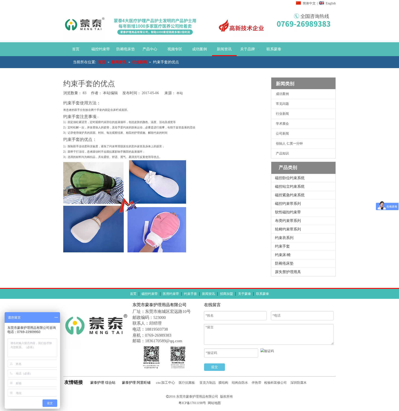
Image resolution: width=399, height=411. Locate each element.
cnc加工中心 (165, 382)
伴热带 (256, 382)
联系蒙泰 (262, 294)
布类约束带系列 (288, 221)
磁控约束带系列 (288, 204)
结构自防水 (240, 382)
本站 (179, 93)
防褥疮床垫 (284, 263)
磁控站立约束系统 (290, 186)
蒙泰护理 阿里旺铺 (136, 382)
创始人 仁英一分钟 (289, 143)
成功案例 (282, 94)
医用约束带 (171, 294)
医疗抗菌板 (187, 382)
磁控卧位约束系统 (290, 178)
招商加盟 (226, 294)
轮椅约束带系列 (288, 229)
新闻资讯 (208, 294)
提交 (214, 367)
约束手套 (282, 246)
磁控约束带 (150, 294)
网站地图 (214, 403)
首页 (133, 294)
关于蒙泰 (244, 294)
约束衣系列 (284, 238)
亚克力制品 (208, 382)
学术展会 (282, 123)
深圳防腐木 (298, 382)
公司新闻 (282, 133)
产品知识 (282, 153)
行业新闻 (282, 113)
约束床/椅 (283, 255)
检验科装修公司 (275, 382)
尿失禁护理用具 (288, 272)
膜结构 (223, 382)
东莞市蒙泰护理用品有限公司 (197, 396)
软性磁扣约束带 (288, 212)
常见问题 (282, 104)
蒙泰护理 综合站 (102, 382)
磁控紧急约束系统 (290, 195)
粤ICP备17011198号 (192, 403)
